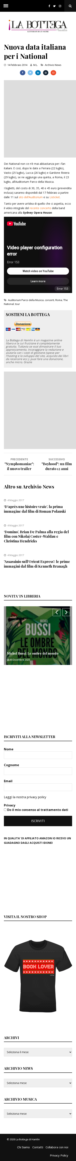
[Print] (45, 72)
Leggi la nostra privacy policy (25, 797)
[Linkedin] (38, 72)
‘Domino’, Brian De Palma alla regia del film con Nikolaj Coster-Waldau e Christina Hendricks (36, 536)
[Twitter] (54, 6)
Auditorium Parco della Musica (26, 300)
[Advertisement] (38, 118)
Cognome (12, 765)
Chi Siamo (23, 1147)
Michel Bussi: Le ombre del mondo (32, 653)
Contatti (37, 1147)
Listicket (54, 197)
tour (17, 304)
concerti (49, 300)
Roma (58, 300)
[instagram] (60, 6)
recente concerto (40, 208)
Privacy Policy (59, 1155)
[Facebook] (49, 6)
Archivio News (53, 65)
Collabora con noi (57, 1147)
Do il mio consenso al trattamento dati (37, 810)
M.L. (35, 65)
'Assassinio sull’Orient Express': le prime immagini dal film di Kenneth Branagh (37, 563)
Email (8, 781)
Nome (9, 749)
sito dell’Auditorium (31, 197)
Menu (6, 6)
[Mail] (53, 72)
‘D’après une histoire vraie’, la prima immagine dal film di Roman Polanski (35, 508)
